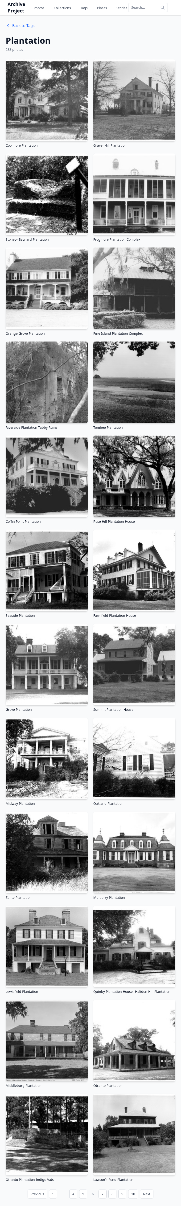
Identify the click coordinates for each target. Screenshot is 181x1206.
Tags (84, 8)
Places (102, 8)
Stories (121, 8)
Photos (39, 8)
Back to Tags (23, 25)
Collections (62, 8)
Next (146, 1194)
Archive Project (16, 7)
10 (133, 1194)
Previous (37, 1194)
